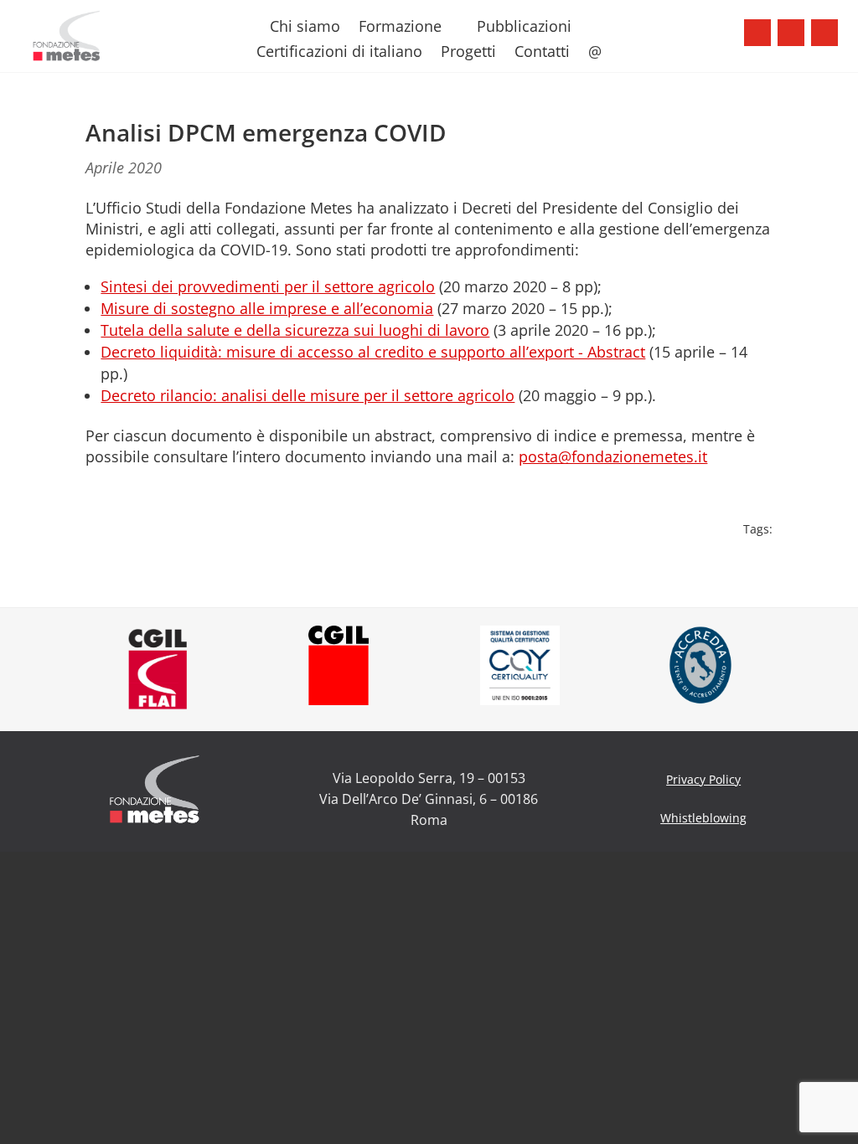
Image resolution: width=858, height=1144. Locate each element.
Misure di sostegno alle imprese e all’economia (267, 308)
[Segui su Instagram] (791, 32)
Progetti (468, 53)
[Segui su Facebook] (757, 32)
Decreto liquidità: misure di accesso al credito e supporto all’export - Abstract (373, 352)
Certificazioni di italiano (339, 53)
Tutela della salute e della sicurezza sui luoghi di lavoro (295, 330)
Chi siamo (305, 28)
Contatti (542, 53)
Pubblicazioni (524, 28)
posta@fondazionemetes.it (613, 456)
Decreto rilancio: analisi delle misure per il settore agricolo (307, 395)
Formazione (400, 28)
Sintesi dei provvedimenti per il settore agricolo (268, 286)
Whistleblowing (703, 818)
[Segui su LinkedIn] (824, 32)
